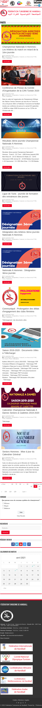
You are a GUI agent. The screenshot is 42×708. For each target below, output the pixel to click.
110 (10, 491)
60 (12, 484)
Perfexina (39, 705)
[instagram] (24, 544)
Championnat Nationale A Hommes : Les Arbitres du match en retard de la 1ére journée (20, 50)
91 (31, 486)
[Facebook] (13, 544)
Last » (24, 491)
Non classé (5, 358)
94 (39, 489)
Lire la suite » (7, 61)
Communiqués (7, 56)
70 (16, 484)
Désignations (15, 56)
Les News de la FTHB (30, 56)
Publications (9, 58)
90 (27, 484)
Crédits (15, 700)
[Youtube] (21, 544)
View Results (21, 516)
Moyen (6, 506)
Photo (3, 58)
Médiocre (7, 508)
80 (20, 484)
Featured (21, 56)
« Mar (4, 588)
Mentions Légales (23, 700)
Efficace (6, 503)
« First (3, 484)
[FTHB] (21, 12)
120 (15, 491)
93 (39, 486)
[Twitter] (17, 544)
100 (6, 491)
